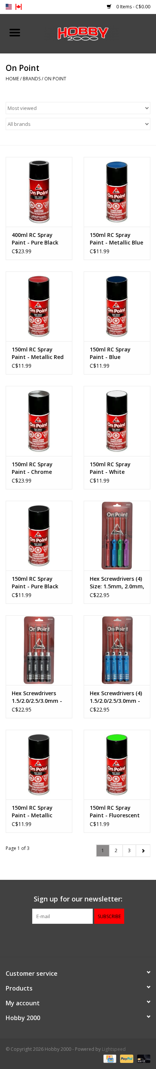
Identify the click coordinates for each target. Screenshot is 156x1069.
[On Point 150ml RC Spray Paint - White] (117, 421)
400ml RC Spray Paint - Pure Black (35, 238)
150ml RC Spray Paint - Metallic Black (32, 811)
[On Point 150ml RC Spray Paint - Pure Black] (39, 536)
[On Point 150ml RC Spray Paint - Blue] (117, 306)
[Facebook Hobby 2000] (78, 939)
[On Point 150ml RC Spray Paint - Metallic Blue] (117, 192)
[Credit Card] (109, 1058)
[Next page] (143, 851)
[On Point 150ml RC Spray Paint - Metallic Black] (39, 764)
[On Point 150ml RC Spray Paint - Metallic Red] (39, 306)
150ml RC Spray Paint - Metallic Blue (116, 238)
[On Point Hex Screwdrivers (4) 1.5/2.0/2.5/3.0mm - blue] (117, 650)
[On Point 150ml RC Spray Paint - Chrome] (39, 421)
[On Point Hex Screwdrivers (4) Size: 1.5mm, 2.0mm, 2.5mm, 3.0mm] (117, 536)
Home (12, 78)
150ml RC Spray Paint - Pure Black (35, 582)
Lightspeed (114, 1049)
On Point (55, 78)
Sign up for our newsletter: (78, 899)
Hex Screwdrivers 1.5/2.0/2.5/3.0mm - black (37, 697)
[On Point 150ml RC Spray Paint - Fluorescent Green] (117, 764)
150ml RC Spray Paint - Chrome (32, 468)
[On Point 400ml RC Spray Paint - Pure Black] (39, 192)
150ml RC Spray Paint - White (110, 468)
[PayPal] (125, 1058)
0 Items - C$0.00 (132, 6)
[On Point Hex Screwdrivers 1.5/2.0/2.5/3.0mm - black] (39, 650)
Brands (32, 78)
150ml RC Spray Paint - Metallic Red (38, 353)
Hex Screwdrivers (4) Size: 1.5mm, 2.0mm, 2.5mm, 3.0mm (117, 582)
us (9, 7)
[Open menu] (15, 32)
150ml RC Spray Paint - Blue (110, 353)
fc (19, 7)
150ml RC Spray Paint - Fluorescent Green (115, 811)
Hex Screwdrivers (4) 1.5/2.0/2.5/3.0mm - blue (116, 697)
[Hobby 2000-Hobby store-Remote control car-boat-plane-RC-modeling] (93, 32)
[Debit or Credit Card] (142, 1058)
